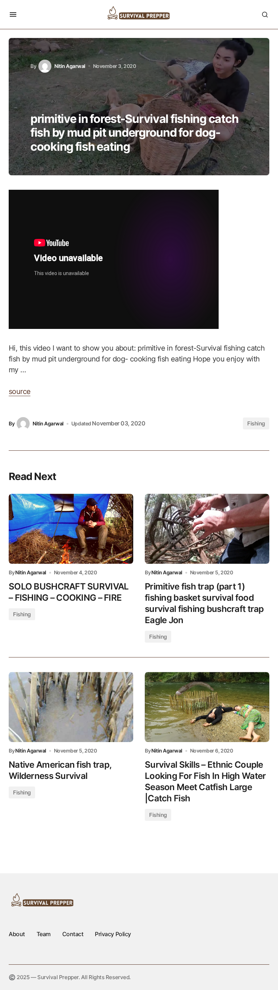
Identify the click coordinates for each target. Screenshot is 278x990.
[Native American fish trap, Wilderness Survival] (71, 707)
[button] (13, 14)
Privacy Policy (113, 934)
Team (44, 934)
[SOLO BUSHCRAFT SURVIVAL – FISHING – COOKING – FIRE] (71, 529)
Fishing (256, 423)
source (19, 391)
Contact (73, 934)
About (17, 934)
